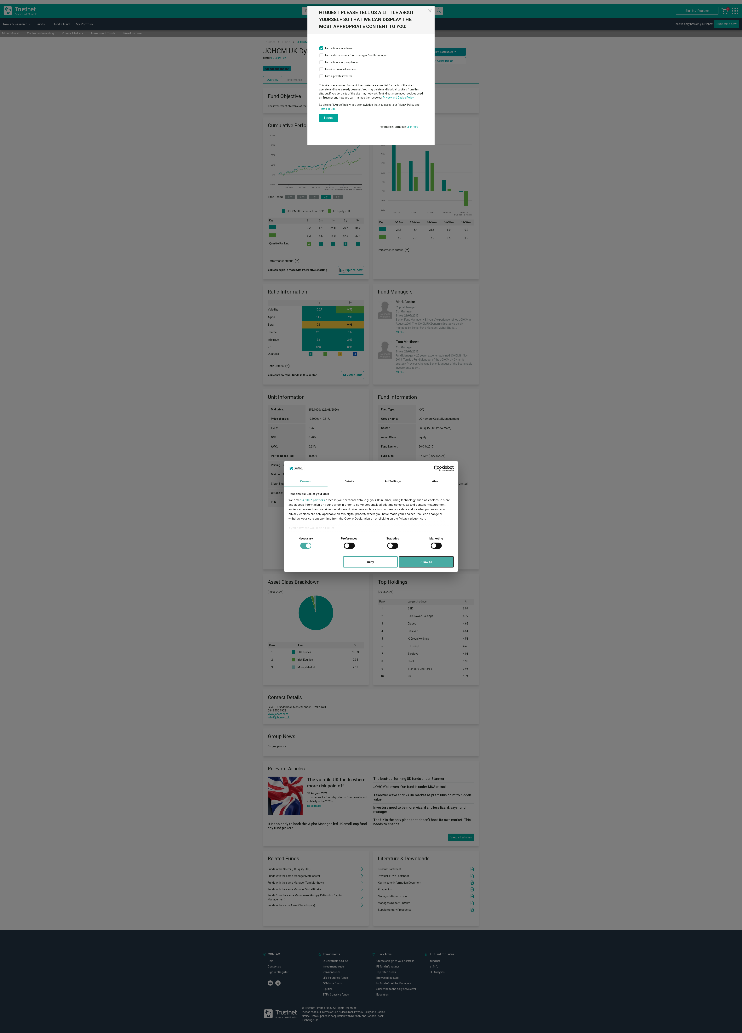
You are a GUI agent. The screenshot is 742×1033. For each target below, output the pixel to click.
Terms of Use (327, 108)
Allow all (426, 561)
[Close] (430, 11)
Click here (412, 126)
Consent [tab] (306, 481)
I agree (329, 118)
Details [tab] (349, 481)
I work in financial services (341, 69)
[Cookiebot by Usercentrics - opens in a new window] (437, 468)
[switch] (349, 546)
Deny (370, 561)
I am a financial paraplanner (342, 62)
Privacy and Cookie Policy (398, 97)
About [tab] (436, 481)
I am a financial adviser (339, 48)
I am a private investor (338, 76)
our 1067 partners (312, 500)
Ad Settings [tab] (393, 481)
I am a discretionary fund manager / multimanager (356, 55)
